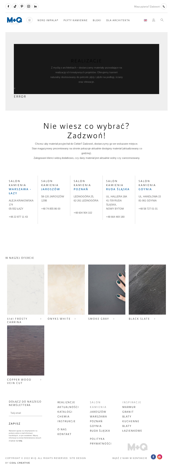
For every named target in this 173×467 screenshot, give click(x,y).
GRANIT (128, 411)
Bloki (97, 20)
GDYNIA (96, 425)
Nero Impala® (48, 20)
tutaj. (20, 441)
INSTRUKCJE (66, 421)
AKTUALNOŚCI (68, 406)
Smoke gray (98, 318)
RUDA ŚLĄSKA (100, 430)
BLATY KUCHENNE (130, 419)
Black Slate (139, 318)
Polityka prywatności (101, 441)
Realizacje (66, 402)
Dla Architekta (118, 20)
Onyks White (59, 318)
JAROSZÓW (98, 411)
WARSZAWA (98, 416)
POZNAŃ (96, 421)
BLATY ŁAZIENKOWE (132, 428)
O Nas (62, 429)
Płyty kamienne (76, 20)
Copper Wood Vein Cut (19, 381)
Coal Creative (20, 463)
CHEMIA (63, 416)
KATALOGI (64, 411)
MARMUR (129, 406)
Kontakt (64, 434)
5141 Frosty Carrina (17, 320)
